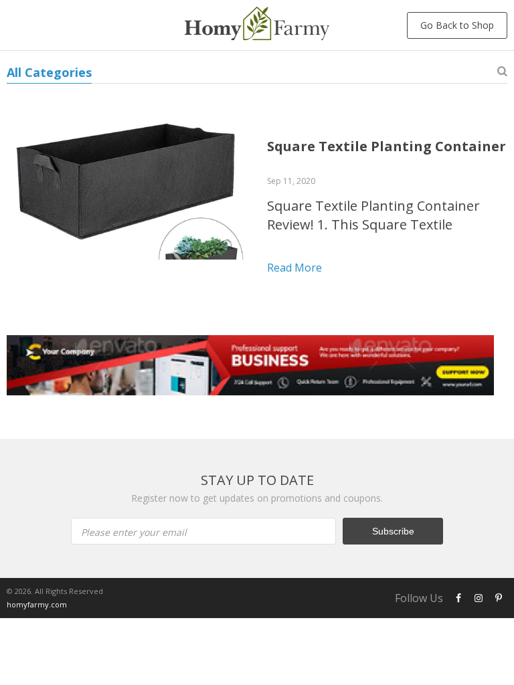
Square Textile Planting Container (386, 146)
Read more (294, 267)
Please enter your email (134, 532)
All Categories (49, 72)
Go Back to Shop (457, 25)
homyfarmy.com (37, 604)
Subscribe (393, 531)
